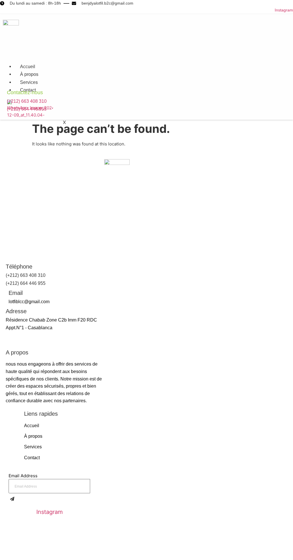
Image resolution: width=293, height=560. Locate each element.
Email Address (23, 476)
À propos (29, 74)
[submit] (13, 499)
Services (29, 82)
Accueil (27, 66)
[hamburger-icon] (140, 65)
